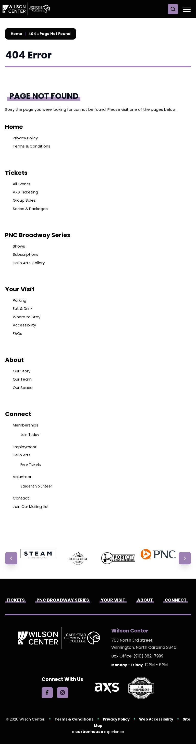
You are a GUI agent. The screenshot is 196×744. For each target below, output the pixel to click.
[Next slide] (185, 558)
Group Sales (24, 200)
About (14, 360)
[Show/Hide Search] (173, 9)
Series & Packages (30, 208)
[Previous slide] (11, 558)
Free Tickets (30, 464)
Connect (18, 414)
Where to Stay (26, 317)
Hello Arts (22, 455)
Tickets (16, 173)
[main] (98, 283)
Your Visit (19, 289)
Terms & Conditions (31, 146)
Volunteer (22, 476)
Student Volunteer (36, 486)
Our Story (21, 371)
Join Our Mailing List (31, 506)
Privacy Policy (25, 138)
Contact (21, 498)
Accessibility (24, 325)
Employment (25, 446)
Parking (19, 300)
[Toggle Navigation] (186, 9)
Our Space (23, 387)
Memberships (25, 425)
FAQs (17, 333)
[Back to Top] (188, 729)
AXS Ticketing (25, 192)
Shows (19, 246)
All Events (21, 184)
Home (16, 34)
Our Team (22, 379)
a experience (98, 731)
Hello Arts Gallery (29, 262)
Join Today (29, 434)
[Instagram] (62, 692)
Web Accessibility (156, 719)
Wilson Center (28, 9)
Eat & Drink (22, 308)
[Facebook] (47, 692)
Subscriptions (25, 254)
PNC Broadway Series (37, 235)
